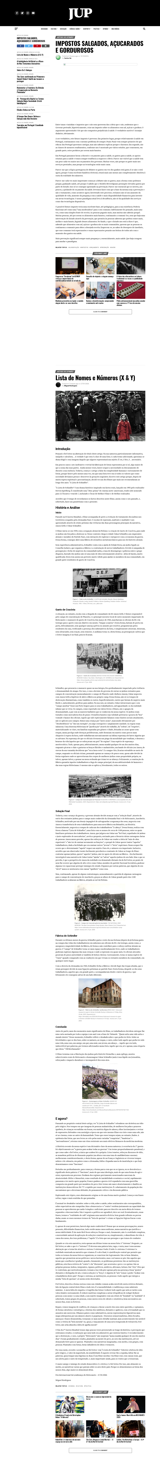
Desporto (86, 29)
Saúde (113, 247)
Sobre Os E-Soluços (24, 70)
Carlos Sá (67, 58)
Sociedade (44, 29)
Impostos (84, 247)
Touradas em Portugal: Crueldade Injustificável (30, 126)
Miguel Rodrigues (70, 386)
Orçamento (94, 247)
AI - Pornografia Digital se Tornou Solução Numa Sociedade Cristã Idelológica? (30, 101)
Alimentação (74, 247)
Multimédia (115, 29)
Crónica (31, 52)
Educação (63, 29)
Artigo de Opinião (22, 35)
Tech (35, 59)
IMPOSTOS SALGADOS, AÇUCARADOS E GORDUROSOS (31, 39)
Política (96, 29)
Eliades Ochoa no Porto (26, 110)
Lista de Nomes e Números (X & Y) (30, 55)
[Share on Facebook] (20, 46)
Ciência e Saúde (75, 29)
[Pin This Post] (37, 46)
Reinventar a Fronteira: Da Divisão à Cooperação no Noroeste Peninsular (30, 90)
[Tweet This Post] (29, 46)
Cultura (53, 29)
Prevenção (105, 247)
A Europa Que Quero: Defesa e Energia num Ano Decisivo (28, 117)
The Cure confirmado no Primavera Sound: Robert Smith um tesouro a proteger (30, 79)
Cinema (72, 1386)
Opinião (105, 29)
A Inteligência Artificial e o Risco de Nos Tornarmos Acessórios (30, 62)
